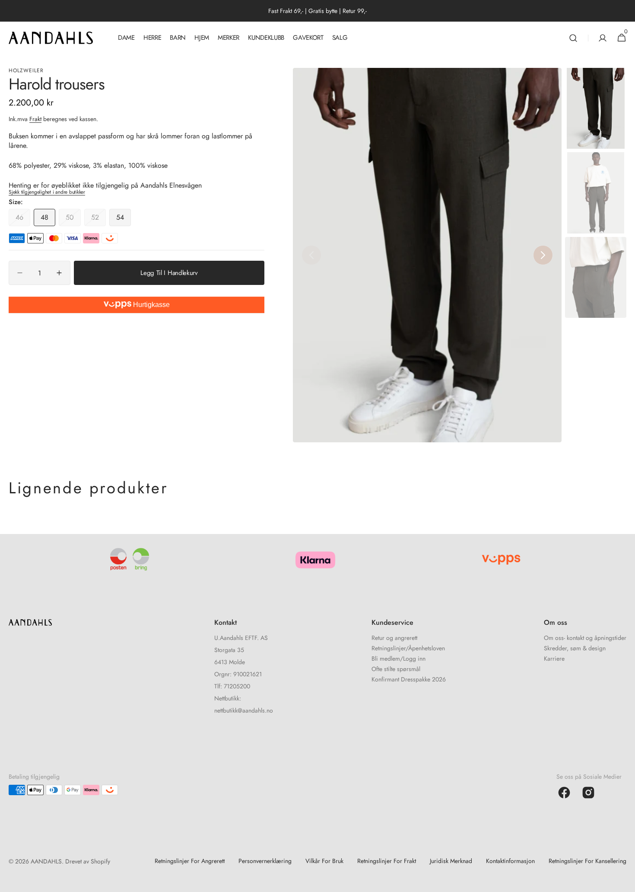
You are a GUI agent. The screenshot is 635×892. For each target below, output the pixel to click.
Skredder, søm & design (575, 648)
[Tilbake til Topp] (625, 882)
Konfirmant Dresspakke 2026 (408, 679)
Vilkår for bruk (324, 861)
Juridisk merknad (451, 861)
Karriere (554, 658)
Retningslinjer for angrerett (190, 861)
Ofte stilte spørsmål (395, 669)
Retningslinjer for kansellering (587, 861)
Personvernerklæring (265, 861)
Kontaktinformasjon (510, 861)
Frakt (35, 118)
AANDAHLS (46, 861)
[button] (573, 38)
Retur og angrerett (394, 638)
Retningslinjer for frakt (386, 861)
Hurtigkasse (150, 304)
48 (48, 219)
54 (123, 219)
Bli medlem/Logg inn (398, 658)
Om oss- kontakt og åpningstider (585, 638)
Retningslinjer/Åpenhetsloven (408, 648)
